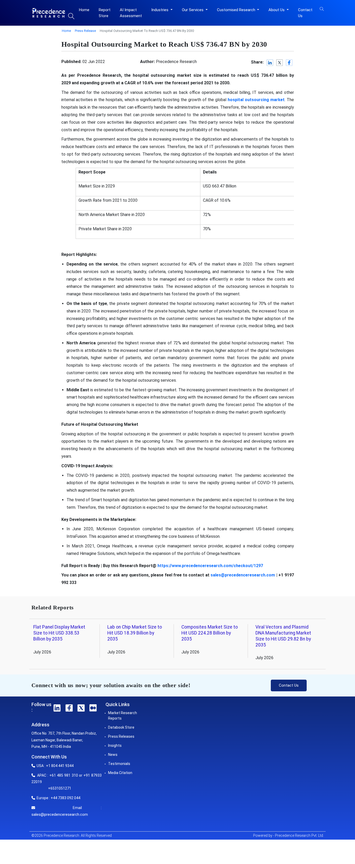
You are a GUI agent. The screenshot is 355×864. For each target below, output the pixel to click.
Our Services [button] (193, 10)
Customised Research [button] (236, 10)
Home (84, 10)
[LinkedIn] (270, 62)
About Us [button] (277, 10)
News (112, 754)
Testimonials (119, 764)
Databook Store (121, 727)
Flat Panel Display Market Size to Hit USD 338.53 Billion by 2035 (59, 633)
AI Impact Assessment (131, 13)
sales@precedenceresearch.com (59, 814)
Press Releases (121, 736)
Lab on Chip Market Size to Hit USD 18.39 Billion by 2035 (134, 633)
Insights (115, 745)
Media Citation (120, 773)
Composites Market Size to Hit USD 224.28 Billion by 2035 (209, 633)
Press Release (85, 31)
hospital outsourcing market (256, 99)
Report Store (104, 13)
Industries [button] (160, 10)
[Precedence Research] (48, 12)
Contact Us (305, 13)
